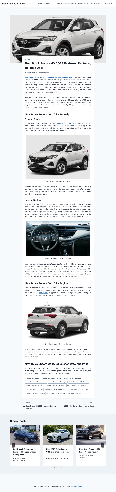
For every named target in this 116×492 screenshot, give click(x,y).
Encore (27, 59)
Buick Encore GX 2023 (66, 123)
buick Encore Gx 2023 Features (78, 382)
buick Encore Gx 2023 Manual (76, 385)
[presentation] (25, 435)
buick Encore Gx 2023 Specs (56, 393)
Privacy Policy (108, 3)
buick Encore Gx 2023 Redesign (54, 389)
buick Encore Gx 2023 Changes (51, 378)
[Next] (102, 445)
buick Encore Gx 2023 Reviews (35, 393)
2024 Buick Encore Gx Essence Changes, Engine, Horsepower (24, 452)
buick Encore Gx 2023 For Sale (35, 385)
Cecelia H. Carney (32, 72)
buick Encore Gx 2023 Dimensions (36, 382)
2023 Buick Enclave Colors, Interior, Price (79, 404)
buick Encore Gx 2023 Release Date (78, 389)
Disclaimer (97, 3)
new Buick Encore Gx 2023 (75, 393)
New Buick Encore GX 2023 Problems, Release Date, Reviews (39, 405)
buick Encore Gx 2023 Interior (56, 385)
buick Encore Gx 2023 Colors (72, 378)
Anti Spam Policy (44, 3)
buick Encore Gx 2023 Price (34, 389)
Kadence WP (77, 486)
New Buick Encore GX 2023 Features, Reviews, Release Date (48, 77)
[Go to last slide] (13, 445)
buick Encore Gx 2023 (32, 378)
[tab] (54, 467)
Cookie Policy (57, 3)
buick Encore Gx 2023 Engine (58, 382)
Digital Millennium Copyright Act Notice (77, 3)
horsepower (43, 293)
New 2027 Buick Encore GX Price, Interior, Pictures (57, 452)
